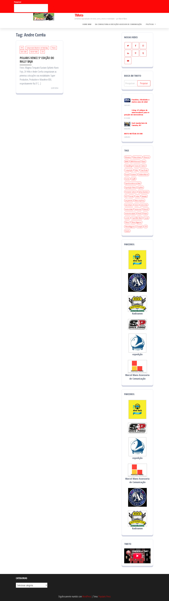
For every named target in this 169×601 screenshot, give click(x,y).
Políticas (150, 24)
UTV (43, 52)
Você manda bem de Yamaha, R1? (139, 124)
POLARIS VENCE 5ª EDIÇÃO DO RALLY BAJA (37, 59)
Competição (129, 170)
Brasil (143, 161)
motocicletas (129, 209)
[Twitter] (128, 45)
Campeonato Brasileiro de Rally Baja (37, 48)
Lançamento (129, 200)
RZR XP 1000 (34, 52)
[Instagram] (143, 45)
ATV (22, 48)
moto (136, 205)
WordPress (86, 596)
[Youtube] (128, 60)
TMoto (79, 15)
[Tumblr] (143, 53)
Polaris (54, 48)
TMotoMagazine (130, 226)
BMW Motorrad (135, 161)
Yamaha (127, 231)
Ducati (127, 174)
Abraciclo (146, 157)
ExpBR (133, 179)
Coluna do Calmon (140, 166)
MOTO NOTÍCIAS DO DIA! (133, 133)
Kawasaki (144, 196)
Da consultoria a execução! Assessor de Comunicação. (118, 24)
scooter (127, 218)
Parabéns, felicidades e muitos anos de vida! (140, 100)
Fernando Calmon (130, 192)
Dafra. (136, 170)
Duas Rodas (144, 170)
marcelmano (129, 205)
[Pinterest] (135, 53)
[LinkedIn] (128, 53)
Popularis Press (104, 596)
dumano (133, 174)
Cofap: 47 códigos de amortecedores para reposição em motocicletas (137, 112)
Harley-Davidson (143, 192)
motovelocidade (130, 213)
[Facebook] (135, 45)
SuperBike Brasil (137, 218)
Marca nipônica (139, 200)
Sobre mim (86, 24)
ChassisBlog (128, 166)
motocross (138, 209)
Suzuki (146, 218)
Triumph (139, 226)
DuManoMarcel (143, 174)
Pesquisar (17, 2)
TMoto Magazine (136, 222)
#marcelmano (137, 157)
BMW (126, 161)
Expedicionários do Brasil (133, 183)
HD (126, 196)
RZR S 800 (24, 52)
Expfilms (140, 187)
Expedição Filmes (130, 187)
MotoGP (145, 209)
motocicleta (143, 205)
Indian (137, 196)
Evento (127, 179)
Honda (131, 196)
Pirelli (139, 213)
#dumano (128, 157)
